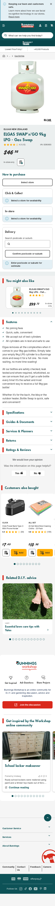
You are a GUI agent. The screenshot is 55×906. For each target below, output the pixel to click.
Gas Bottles (19, 56)
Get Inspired (11, 683)
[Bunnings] (27, 26)
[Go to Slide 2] (15, 312)
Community (8, 867)
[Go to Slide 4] (22, 312)
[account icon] (40, 25)
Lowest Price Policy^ (14, 49)
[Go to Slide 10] (40, 312)
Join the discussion (30, 704)
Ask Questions (26, 682)
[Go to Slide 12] (44, 639)
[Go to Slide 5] (25, 312)
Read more (14, 16)
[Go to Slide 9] (37, 312)
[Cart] (52, 25)
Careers (47, 867)
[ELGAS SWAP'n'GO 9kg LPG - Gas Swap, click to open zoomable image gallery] (27, 87)
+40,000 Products (41, 49)
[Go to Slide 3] (19, 312)
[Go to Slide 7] (31, 312)
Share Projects (43, 682)
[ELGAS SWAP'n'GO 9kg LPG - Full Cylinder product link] (17, 297)
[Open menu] (3, 25)
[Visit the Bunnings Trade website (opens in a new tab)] (28, 43)
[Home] (3, 56)
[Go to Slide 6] (28, 312)
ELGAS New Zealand (16, 129)
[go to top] (47, 817)
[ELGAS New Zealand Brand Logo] (48, 120)
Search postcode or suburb (18, 238)
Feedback (35, 867)
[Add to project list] (20, 162)
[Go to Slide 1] (12, 312)
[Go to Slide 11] (41, 639)
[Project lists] (46, 25)
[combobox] (27, 35)
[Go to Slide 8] (34, 312)
